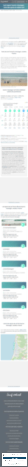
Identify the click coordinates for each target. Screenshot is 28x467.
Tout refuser (8, 461)
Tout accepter (14, 458)
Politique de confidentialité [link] (14, 463)
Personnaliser (21, 461)
